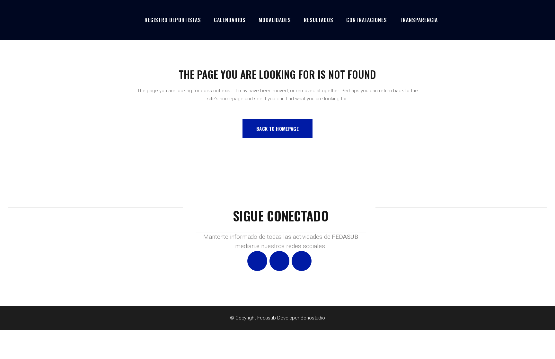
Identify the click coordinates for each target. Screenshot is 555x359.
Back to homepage (277, 128)
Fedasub (266, 318)
